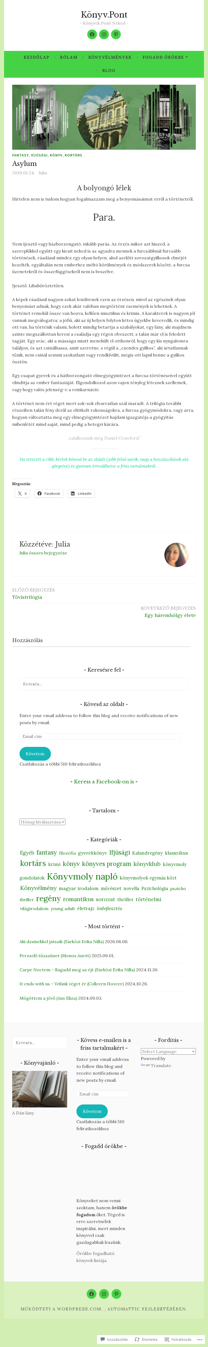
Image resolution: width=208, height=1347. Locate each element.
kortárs (73, 155)
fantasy (20, 155)
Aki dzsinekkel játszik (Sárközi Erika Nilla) (62, 941)
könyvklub (147, 864)
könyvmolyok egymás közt (148, 878)
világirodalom (34, 908)
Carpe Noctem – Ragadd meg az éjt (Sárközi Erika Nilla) (77, 969)
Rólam (68, 57)
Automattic (124, 1309)
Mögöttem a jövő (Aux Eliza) (48, 998)
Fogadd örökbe (163, 57)
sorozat (105, 899)
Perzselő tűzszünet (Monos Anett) (55, 955)
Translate (161, 1065)
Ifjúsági (39, 155)
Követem (35, 753)
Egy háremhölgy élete (168, 612)
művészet (111, 888)
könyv (56, 155)
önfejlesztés (109, 908)
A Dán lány (23, 1113)
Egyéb (27, 853)
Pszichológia (154, 888)
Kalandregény (147, 853)
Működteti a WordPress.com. (62, 1309)
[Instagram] (104, 34)
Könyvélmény (38, 888)
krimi (54, 864)
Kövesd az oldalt (104, 704)
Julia (42, 172)
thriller (125, 900)
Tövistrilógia (33, 593)
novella (131, 888)
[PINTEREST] (116, 1294)
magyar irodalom (79, 888)
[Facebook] (92, 34)
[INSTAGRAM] (104, 1294)
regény (48, 898)
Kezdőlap (36, 57)
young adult (63, 908)
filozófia (67, 853)
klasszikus (176, 853)
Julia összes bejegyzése (43, 552)
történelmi (148, 899)
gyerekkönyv (92, 853)
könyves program (106, 864)
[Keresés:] (104, 683)
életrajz (86, 908)
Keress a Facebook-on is (104, 782)
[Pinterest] (116, 34)
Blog (108, 70)
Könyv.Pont (104, 15)
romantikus (78, 899)
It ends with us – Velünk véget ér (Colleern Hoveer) (72, 983)
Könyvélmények (110, 57)
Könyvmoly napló (82, 876)
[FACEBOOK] (91, 1294)
